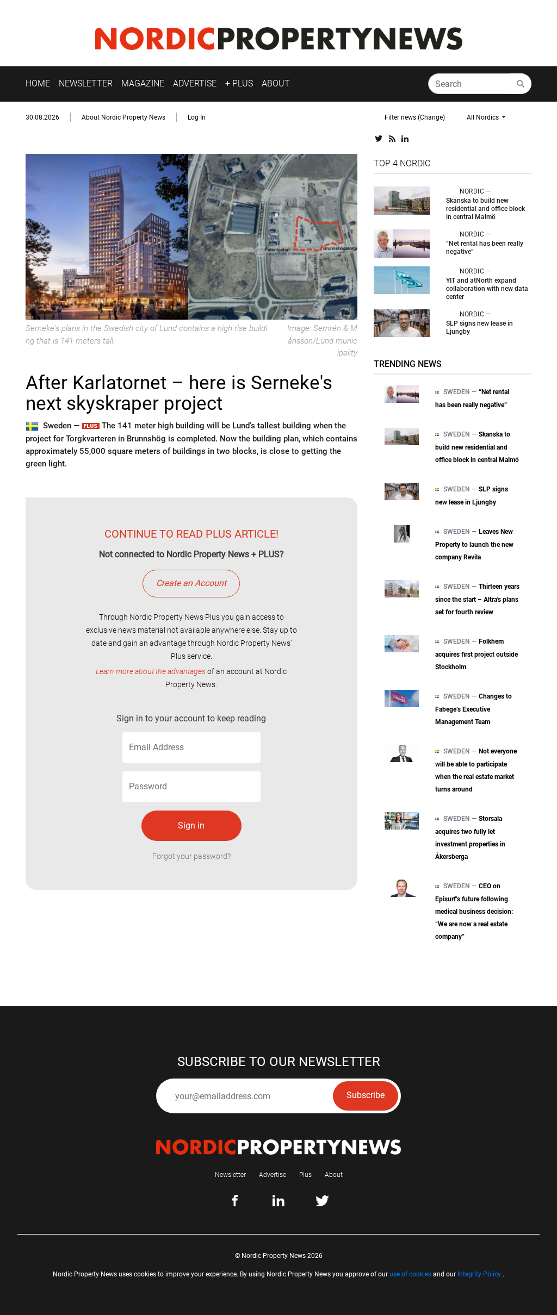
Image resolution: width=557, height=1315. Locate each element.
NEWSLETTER (86, 83)
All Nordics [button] (483, 117)
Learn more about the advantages (151, 671)
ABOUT (276, 83)
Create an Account (191, 583)
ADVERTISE (194, 83)
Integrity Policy (479, 1274)
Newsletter (230, 1175)
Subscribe (365, 1095)
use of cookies (410, 1274)
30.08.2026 (42, 117)
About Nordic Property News (123, 117)
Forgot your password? (191, 856)
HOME (38, 83)
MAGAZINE (142, 83)
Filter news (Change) (415, 117)
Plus (305, 1175)
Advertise (272, 1175)
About (334, 1175)
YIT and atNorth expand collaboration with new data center (487, 289)
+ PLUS (239, 83)
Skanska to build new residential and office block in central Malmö (485, 209)
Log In (197, 117)
